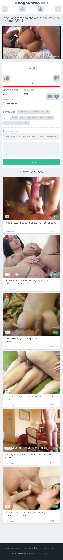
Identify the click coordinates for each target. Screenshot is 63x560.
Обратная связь (13, 548)
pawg (14, 118)
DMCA (38, 548)
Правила (28, 548)
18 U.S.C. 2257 (50, 548)
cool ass (8, 123)
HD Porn (44, 112)
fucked (49, 118)
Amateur (22, 112)
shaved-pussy (22, 123)
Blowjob (34, 112)
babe (22, 118)
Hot (41, 118)
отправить (31, 162)
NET (31, 3)
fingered (32, 118)
